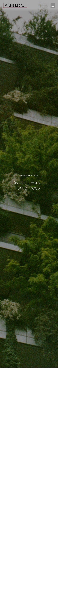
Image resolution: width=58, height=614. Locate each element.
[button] (53, 5)
